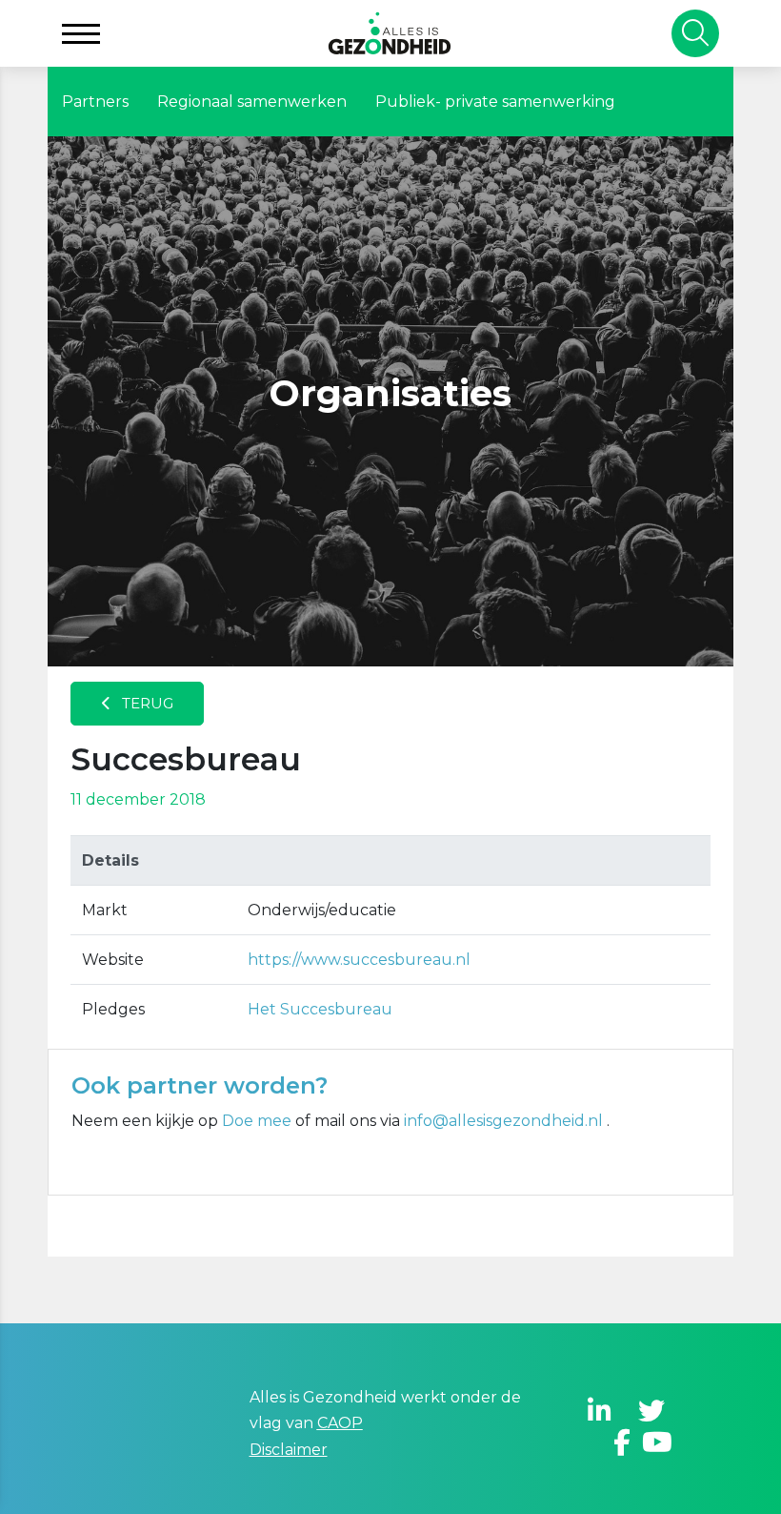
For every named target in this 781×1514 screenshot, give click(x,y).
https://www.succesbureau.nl (359, 960)
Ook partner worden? (199, 1085)
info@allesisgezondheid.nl (505, 1121)
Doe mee (256, 1121)
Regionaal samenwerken (252, 101)
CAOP (340, 1423)
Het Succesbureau (320, 1009)
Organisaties (390, 393)
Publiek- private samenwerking (495, 101)
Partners (95, 101)
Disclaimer (289, 1450)
